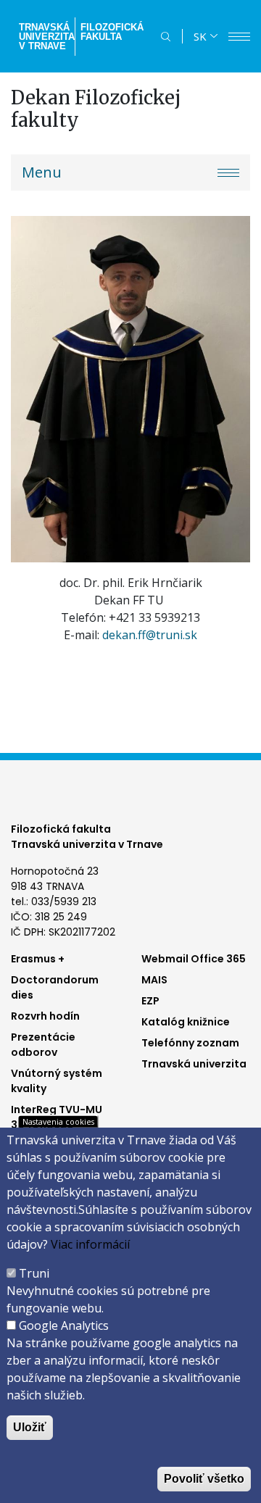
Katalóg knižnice (185, 1022)
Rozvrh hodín (45, 1016)
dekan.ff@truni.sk (149, 635)
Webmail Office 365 (193, 959)
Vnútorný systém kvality (56, 1081)
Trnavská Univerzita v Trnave (45, 36)
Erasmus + (38, 959)
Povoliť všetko (204, 1479)
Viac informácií (90, 1244)
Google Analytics (64, 1325)
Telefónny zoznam (190, 1043)
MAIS (154, 980)
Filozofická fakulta (112, 32)
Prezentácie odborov (43, 1044)
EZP (150, 1001)
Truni (34, 1273)
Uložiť (29, 1427)
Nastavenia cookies (58, 1121)
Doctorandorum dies (55, 987)
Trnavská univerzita (193, 1064)
